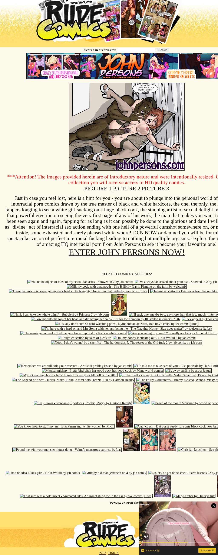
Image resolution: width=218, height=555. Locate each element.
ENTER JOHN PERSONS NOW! (127, 252)
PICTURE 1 (98, 188)
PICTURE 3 (155, 188)
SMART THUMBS (134, 503)
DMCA (113, 553)
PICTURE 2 (126, 188)
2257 (102, 553)
